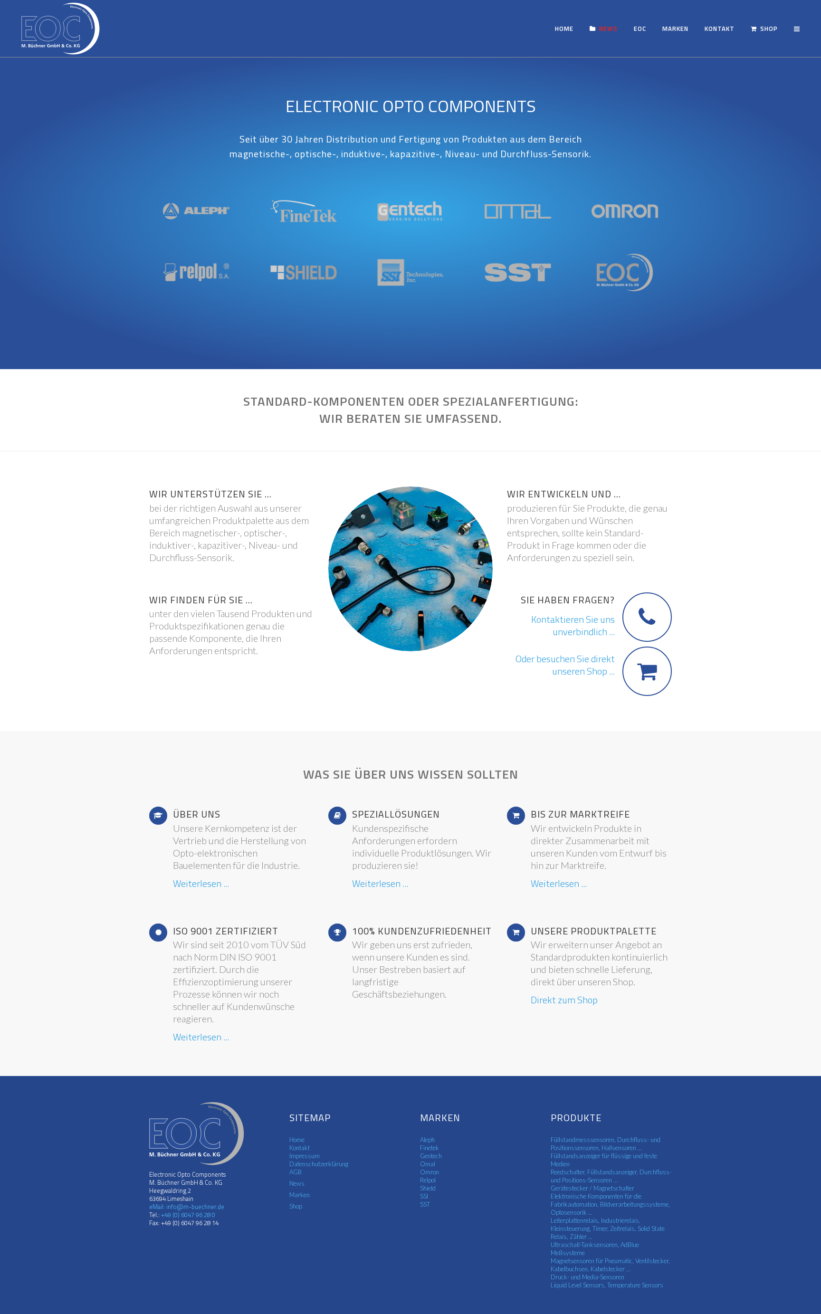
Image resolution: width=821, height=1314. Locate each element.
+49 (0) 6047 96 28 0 (187, 1214)
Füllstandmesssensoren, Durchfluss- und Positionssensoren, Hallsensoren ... (605, 1144)
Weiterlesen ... (201, 883)
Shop (295, 1206)
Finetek (429, 1148)
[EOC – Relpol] (196, 272)
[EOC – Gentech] (410, 211)
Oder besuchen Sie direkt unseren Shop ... (565, 665)
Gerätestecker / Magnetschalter (592, 1188)
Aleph (427, 1139)
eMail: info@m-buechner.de (186, 1206)
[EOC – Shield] (304, 272)
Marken (299, 1195)
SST (425, 1204)
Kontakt (299, 1148)
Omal (427, 1164)
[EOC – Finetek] (304, 211)
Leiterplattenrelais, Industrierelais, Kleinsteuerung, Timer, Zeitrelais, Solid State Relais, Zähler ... (608, 1228)
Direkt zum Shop (564, 1000)
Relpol (428, 1180)
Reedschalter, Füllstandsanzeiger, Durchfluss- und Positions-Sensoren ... (611, 1176)
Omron (429, 1172)
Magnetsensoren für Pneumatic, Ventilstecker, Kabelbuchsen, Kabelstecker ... (610, 1265)
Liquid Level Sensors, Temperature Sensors (607, 1285)
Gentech (431, 1156)
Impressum (304, 1156)
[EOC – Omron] (625, 211)
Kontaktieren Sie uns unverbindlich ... (573, 625)
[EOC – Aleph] (196, 211)
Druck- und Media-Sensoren (587, 1277)
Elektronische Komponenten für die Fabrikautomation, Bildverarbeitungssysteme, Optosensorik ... (610, 1204)
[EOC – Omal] (518, 211)
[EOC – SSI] (410, 272)
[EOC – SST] (518, 272)
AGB (295, 1172)
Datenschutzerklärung (318, 1164)
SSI (424, 1196)
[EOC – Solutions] (625, 272)
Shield (428, 1188)
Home (297, 1139)
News (297, 1183)
